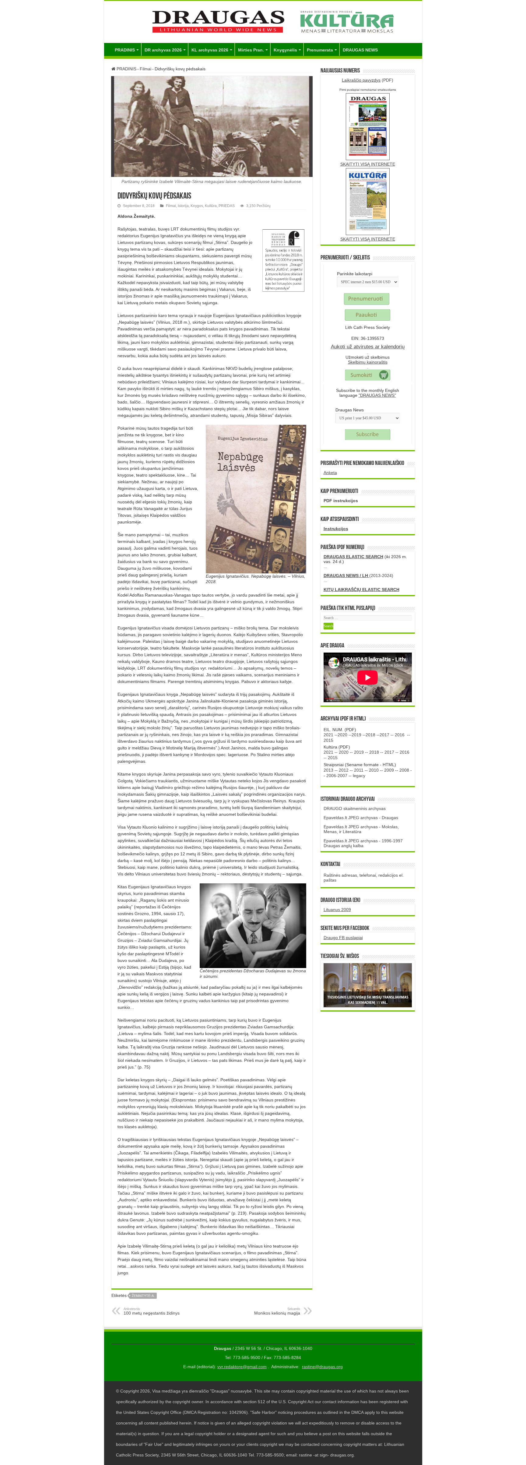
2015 (328, 740)
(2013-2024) (358, 575)
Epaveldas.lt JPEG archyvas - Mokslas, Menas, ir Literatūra (361, 829)
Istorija (183, 206)
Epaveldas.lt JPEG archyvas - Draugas (361, 817)
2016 (400, 734)
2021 (328, 734)
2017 (384, 734)
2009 (389, 770)
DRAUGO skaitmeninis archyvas (355, 808)
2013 (328, 770)
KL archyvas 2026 (209, 50)
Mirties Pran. (251, 50)
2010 (374, 770)
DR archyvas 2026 (163, 50)
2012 (344, 770)
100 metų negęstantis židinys (152, 1311)
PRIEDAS (227, 206)
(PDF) (367, 80)
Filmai (145, 68)
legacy (359, 775)
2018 (370, 734)
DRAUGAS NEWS (360, 50)
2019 (356, 734)
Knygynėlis (285, 50)
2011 (358, 770)
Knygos (197, 206)
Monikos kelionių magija (277, 1311)
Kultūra (211, 206)
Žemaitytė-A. (143, 1296)
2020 (342, 734)
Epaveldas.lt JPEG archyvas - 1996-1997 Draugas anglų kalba (363, 843)
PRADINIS (125, 50)
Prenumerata (320, 50)
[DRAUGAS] (263, 20)
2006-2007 (336, 775)
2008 (404, 770)
